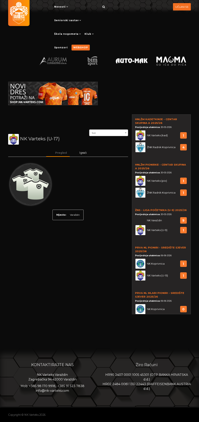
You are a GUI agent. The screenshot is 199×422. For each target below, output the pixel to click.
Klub (88, 33)
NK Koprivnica (156, 263)
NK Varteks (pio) (157, 180)
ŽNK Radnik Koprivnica (161, 147)
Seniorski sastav (66, 20)
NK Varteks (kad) (157, 135)
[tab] (58, 153)
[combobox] (108, 132)
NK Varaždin (154, 220)
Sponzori (61, 47)
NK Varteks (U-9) (157, 230)
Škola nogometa (66, 33)
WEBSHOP (80, 47)
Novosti (60, 6)
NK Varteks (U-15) (157, 275)
